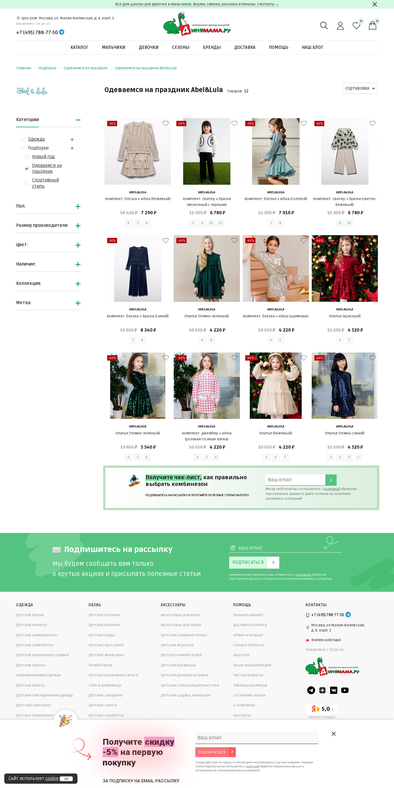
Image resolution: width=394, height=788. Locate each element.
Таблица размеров (250, 685)
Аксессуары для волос (181, 615)
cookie (51, 778)
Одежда (36, 139)
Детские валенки (104, 625)
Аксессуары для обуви (181, 625)
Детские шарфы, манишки (185, 695)
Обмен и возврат (248, 635)
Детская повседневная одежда (44, 695)
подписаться (212, 752)
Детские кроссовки (106, 645)
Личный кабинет (248, 615)
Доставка (244, 47)
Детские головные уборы (184, 635)
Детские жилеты (31, 625)
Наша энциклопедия (252, 665)
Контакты (242, 715)
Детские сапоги (102, 705)
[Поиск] (324, 25)
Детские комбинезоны (37, 635)
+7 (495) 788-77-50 (37, 32)
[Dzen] (322, 690)
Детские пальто (30, 685)
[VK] (333, 690)
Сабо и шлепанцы (104, 685)
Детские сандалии (105, 695)
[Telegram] (61, 32)
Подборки (47, 68)
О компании (244, 705)
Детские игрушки (177, 645)
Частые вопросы (248, 675)
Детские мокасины (106, 655)
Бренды (212, 47)
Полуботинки (100, 665)
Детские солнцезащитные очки (190, 685)
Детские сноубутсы (106, 715)
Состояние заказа (249, 695)
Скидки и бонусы (248, 645)
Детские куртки (30, 665)
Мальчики (113, 47)
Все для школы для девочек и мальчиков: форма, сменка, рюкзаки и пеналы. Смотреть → (197, 4)
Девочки (149, 47)
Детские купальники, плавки (42, 655)
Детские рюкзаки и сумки (184, 675)
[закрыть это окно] (333, 734)
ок (66, 779)
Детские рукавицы (178, 665)
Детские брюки (30, 615)
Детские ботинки (104, 615)
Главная (23, 68)
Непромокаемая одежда (38, 675)
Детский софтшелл (33, 705)
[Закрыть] (374, 4)
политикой (332, 489)
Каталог (79, 47)
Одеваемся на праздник (85, 68)
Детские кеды (101, 635)
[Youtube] (345, 690)
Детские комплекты (34, 645)
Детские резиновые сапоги (113, 675)
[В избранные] (165, 123)
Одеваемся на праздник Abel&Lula (146, 68)
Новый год (43, 156)
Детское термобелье (35, 715)
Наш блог (313, 47)
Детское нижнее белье (181, 655)
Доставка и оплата (250, 625)
